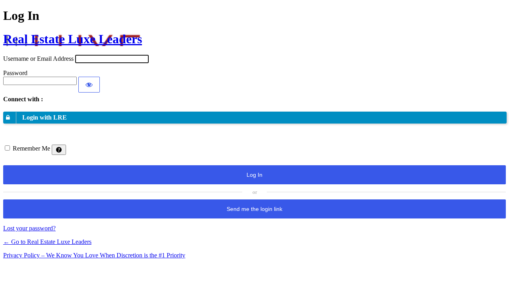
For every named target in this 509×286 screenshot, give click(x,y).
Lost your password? (29, 228)
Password (15, 73)
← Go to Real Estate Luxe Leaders (47, 241)
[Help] (59, 150)
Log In (254, 175)
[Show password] (89, 85)
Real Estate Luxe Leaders (72, 39)
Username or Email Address (38, 58)
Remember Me (31, 148)
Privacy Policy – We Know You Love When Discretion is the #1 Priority (94, 255)
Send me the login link (254, 209)
